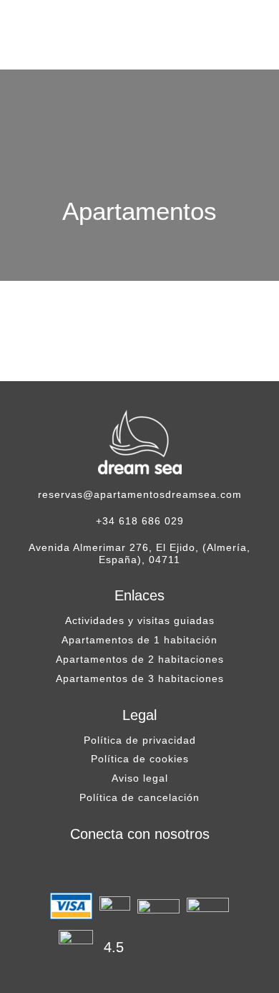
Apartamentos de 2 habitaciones (140, 659)
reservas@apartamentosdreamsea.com (140, 494)
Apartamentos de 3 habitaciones (140, 678)
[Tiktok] (168, 867)
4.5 (114, 947)
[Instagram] (139, 867)
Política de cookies (140, 758)
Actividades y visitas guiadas (140, 620)
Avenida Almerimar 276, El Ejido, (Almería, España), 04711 (139, 553)
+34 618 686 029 (140, 521)
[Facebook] (111, 867)
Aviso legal (140, 778)
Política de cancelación (139, 797)
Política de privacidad (140, 740)
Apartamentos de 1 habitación (139, 640)
